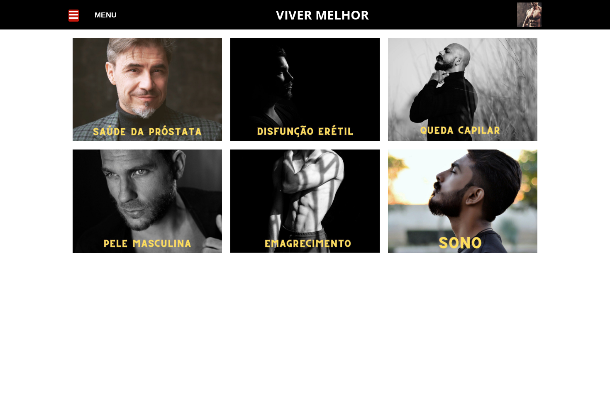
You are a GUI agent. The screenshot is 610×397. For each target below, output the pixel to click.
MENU (106, 15)
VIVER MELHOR (322, 14)
